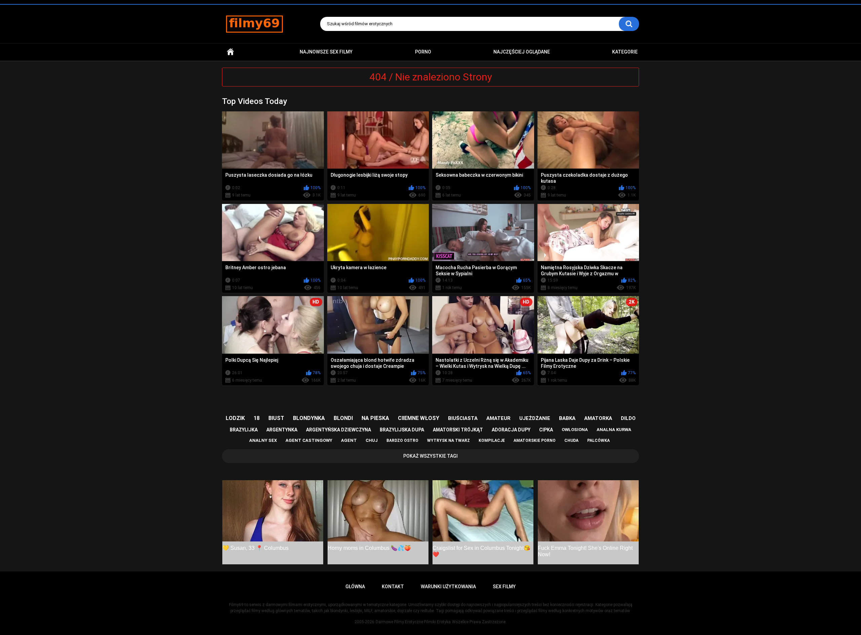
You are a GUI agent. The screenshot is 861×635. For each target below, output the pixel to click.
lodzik (235, 418)
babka (567, 418)
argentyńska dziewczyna (338, 429)
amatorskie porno (535, 440)
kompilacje (492, 440)
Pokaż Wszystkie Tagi (430, 456)
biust (276, 418)
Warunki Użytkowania (448, 586)
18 (257, 418)
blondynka (309, 418)
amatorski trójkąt (458, 429)
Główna (230, 52)
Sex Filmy (504, 586)
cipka (546, 429)
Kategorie (625, 52)
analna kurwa (614, 429)
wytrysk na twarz (448, 440)
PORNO (423, 52)
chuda (571, 440)
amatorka (598, 418)
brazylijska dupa (402, 429)
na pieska (375, 418)
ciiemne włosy (418, 418)
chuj (372, 440)
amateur (498, 418)
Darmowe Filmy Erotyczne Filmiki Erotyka (413, 622)
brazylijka (244, 429)
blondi (343, 418)
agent (349, 440)
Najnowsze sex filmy (326, 52)
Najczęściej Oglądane (521, 52)
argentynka (281, 429)
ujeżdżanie (534, 418)
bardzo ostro (402, 440)
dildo (628, 418)
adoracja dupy (511, 429)
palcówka (598, 440)
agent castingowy (309, 440)
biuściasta (463, 418)
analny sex (263, 440)
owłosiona (575, 429)
